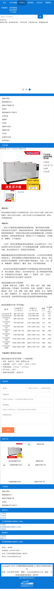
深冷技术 (40, 3)
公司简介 (3, 525)
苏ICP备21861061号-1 (27, 578)
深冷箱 (12, 283)
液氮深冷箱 (22, 149)
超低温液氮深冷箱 (15, 461)
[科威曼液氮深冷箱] (14, 471)
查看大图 (21, 192)
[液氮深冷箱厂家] (39, 471)
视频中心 (3, 538)
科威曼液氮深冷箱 (15, 482)
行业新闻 (3, 516)
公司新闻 (3, 513)
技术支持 (3, 518)
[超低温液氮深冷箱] (14, 450)
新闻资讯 (31, 3)
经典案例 (4, 8)
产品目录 (14, 149)
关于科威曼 (13, 3)
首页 (4, 3)
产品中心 (22, 3)
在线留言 (3, 529)
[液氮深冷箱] (39, 450)
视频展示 (48, 3)
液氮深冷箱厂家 (39, 482)
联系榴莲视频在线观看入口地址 (13, 10)
